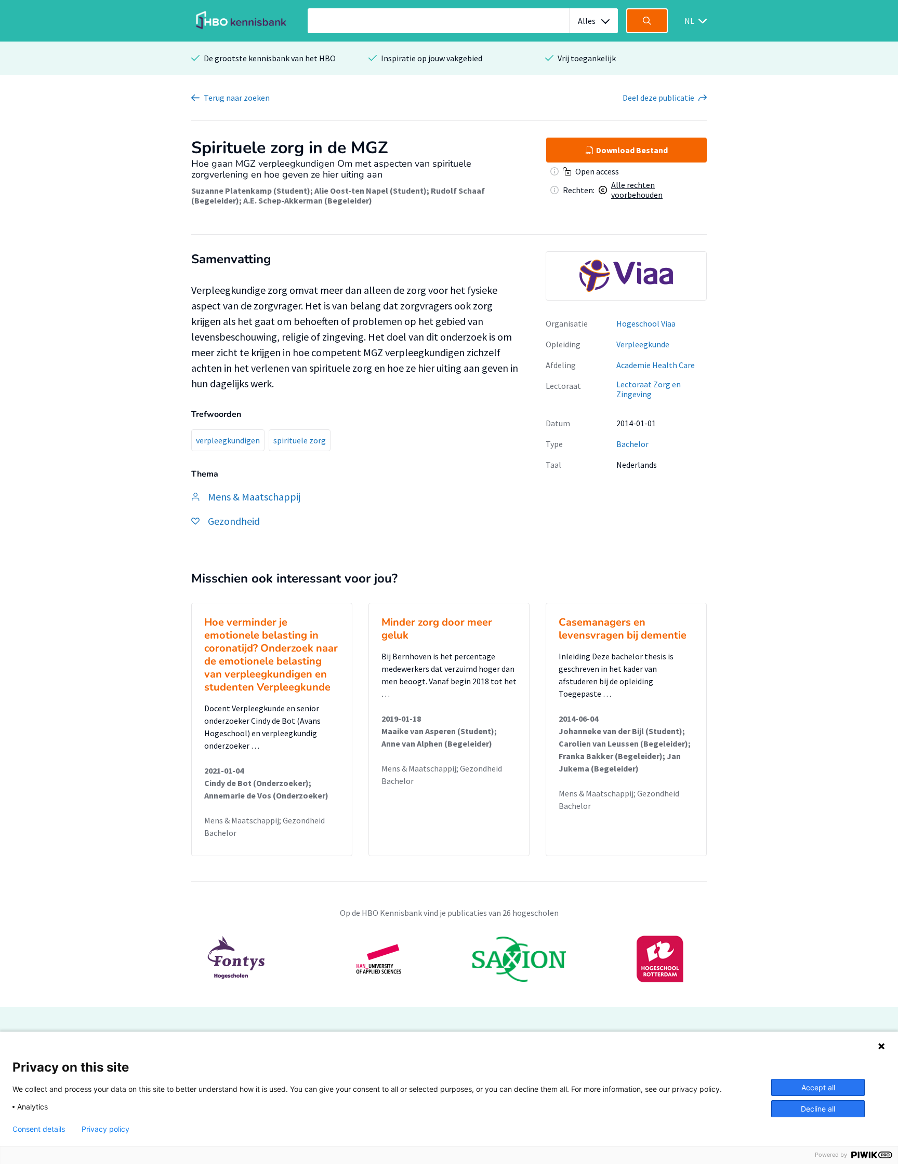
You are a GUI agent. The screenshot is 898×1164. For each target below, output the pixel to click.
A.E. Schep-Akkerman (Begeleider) (307, 200)
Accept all (818, 1087)
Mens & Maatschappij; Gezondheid (264, 820)
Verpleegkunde (642, 344)
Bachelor (632, 444)
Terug (237, 97)
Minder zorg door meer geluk (436, 628)
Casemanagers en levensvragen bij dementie (622, 628)
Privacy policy (105, 1129)
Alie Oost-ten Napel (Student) (370, 190)
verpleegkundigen (228, 440)
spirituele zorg (299, 440)
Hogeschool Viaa (646, 323)
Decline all (818, 1108)
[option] (449, 959)
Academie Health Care (655, 365)
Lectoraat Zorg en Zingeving (648, 389)
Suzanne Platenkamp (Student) (250, 190)
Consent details (38, 1129)
